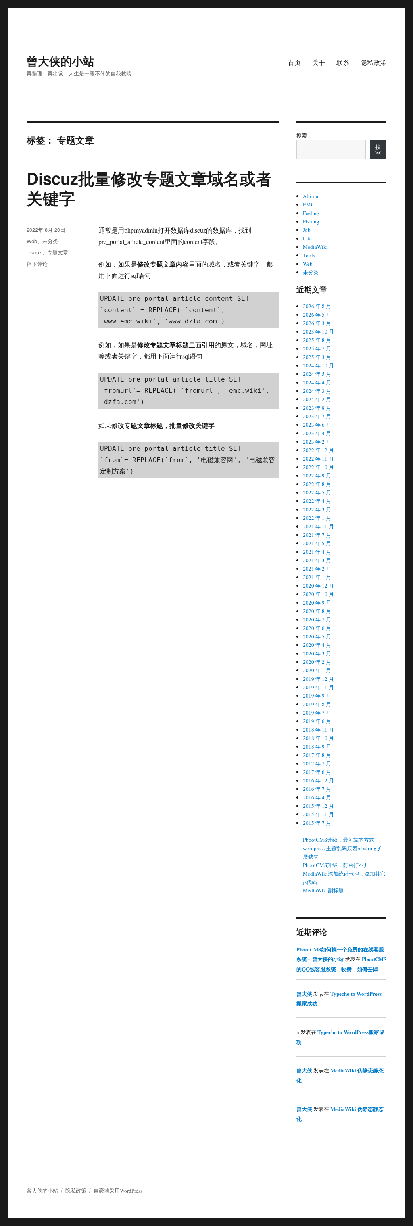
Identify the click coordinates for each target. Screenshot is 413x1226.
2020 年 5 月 (317, 636)
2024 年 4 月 (317, 382)
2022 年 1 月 (317, 517)
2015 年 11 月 (318, 814)
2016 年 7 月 (317, 788)
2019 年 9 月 (317, 695)
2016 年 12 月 (318, 780)
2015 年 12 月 (318, 805)
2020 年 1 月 (317, 670)
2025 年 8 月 (317, 340)
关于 (318, 62)
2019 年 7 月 (317, 712)
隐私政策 (373, 62)
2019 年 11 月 (318, 687)
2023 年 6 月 (317, 424)
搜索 (301, 135)
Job (307, 230)
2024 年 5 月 (317, 373)
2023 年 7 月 (317, 416)
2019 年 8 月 (317, 704)
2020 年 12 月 (318, 585)
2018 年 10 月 (318, 738)
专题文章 (57, 252)
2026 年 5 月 (317, 314)
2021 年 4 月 (317, 551)
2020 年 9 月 (317, 602)
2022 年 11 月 (318, 458)
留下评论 (37, 263)
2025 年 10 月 (318, 331)
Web (32, 241)
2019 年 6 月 (317, 721)
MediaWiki (315, 246)
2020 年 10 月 (318, 594)
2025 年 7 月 (317, 348)
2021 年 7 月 (317, 534)
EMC (309, 204)
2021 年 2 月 (317, 568)
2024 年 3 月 (317, 390)
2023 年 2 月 (317, 441)
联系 (342, 62)
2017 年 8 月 (317, 755)
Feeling (311, 213)
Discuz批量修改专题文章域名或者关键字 (149, 188)
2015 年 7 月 (317, 822)
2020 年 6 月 (317, 628)
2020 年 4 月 (317, 644)
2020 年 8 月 (317, 611)
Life (307, 238)
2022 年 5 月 (317, 492)
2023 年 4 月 (317, 433)
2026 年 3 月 (317, 323)
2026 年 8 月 (317, 306)
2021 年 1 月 (317, 577)
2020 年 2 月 (317, 661)
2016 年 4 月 (317, 797)
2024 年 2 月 (317, 399)
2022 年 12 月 (318, 450)
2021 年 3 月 (317, 560)
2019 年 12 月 (318, 678)
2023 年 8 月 (317, 407)
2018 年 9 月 (317, 746)
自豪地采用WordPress (118, 1190)
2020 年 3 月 (317, 653)
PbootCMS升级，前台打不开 (336, 865)
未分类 (50, 241)
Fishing (311, 221)
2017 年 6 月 (317, 772)
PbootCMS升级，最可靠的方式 (338, 839)
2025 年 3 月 (317, 357)
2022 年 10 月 (318, 467)
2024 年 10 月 (318, 365)
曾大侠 (304, 993)
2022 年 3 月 (317, 509)
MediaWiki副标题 (323, 890)
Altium (310, 196)
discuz (34, 252)
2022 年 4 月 (317, 501)
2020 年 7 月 (317, 619)
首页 (294, 62)
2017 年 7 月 (317, 763)
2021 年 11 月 (318, 526)
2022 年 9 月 (317, 475)
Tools (309, 255)
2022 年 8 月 (317, 484)
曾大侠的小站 (60, 60)
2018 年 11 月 (318, 729)
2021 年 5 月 (317, 543)
